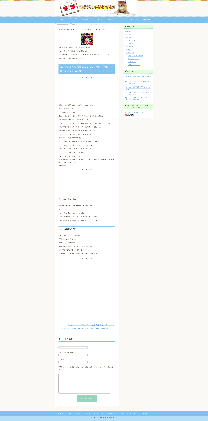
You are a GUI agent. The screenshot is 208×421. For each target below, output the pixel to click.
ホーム (61, 19)
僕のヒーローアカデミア (135, 56)
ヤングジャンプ (130, 41)
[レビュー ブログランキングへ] (129, 115)
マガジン (129, 38)
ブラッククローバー (134, 65)
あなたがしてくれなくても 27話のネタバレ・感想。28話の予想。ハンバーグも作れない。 (138, 87)
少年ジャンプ (98, 19)
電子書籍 (110, 19)
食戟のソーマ (132, 62)
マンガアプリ (134, 19)
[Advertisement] (87, 90)
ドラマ (122, 19)
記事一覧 (85, 19)
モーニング (129, 44)
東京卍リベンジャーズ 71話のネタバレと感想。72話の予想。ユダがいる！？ (90, 325)
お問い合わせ (147, 19)
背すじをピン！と (133, 59)
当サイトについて (73, 19)
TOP (62, 24)
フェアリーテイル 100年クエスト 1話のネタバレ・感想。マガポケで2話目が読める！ (86, 328)
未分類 (128, 50)
